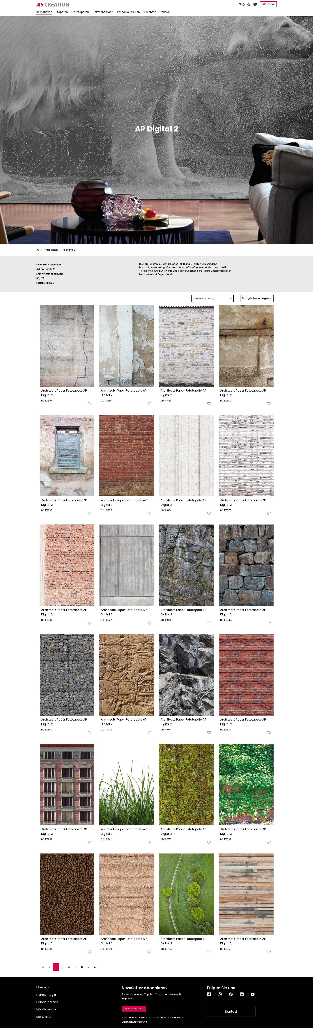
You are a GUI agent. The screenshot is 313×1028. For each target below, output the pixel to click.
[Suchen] (249, 4)
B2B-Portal (268, 4)
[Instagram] (220, 994)
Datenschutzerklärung (134, 1021)
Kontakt (231, 1011)
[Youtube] (253, 994)
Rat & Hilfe (43, 1017)
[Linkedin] (242, 994)
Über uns (42, 987)
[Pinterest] (231, 994)
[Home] (37, 249)
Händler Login (46, 995)
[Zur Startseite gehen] (74, 5)
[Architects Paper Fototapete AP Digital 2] (67, 346)
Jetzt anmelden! (133, 1008)
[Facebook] (209, 994)
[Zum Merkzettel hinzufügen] (90, 404)
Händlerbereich (47, 1002)
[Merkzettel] (255, 4)
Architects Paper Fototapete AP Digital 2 (64, 392)
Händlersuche (46, 1009)
